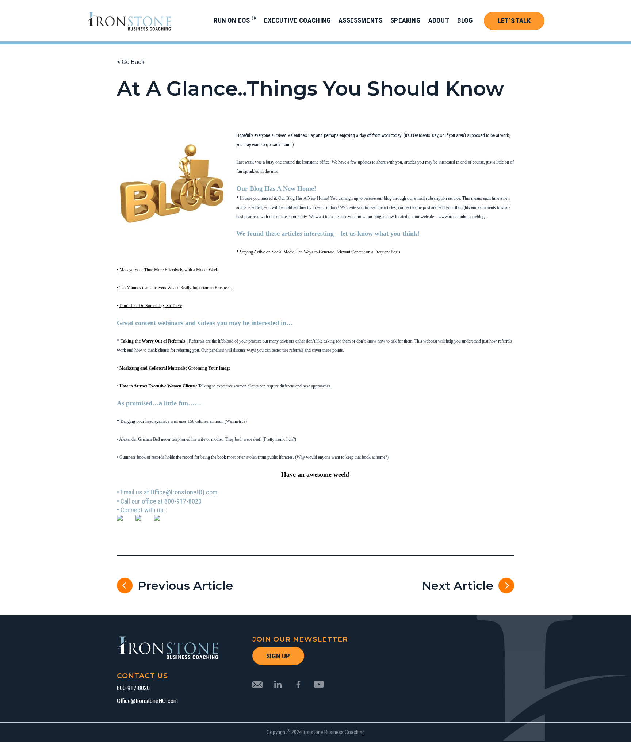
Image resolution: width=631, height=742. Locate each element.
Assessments (360, 20)
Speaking (405, 20)
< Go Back (130, 61)
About (438, 20)
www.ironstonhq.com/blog (461, 216)
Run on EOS (235, 20)
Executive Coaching (297, 20)
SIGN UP (278, 656)
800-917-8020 (133, 688)
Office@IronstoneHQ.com (147, 701)
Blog (465, 20)
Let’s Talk (514, 20)
